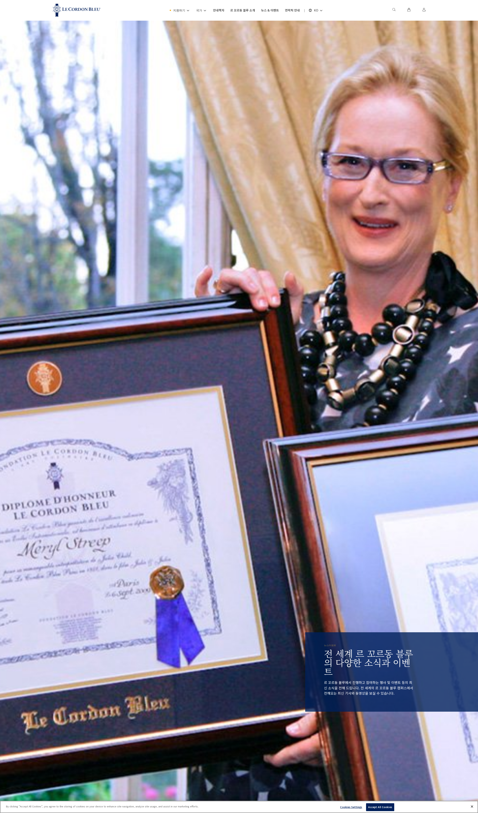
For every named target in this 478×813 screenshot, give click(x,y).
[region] (239, 807)
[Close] (472, 806)
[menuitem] (393, 10)
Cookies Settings (351, 807)
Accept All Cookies (380, 807)
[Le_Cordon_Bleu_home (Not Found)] (77, 10)
